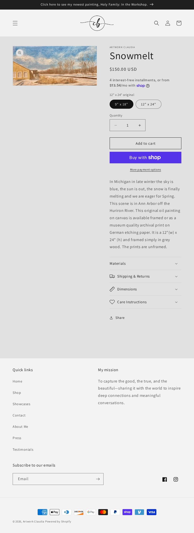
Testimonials (23, 449)
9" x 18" (121, 104)
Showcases (21, 404)
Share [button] (120, 317)
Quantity (116, 115)
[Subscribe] (97, 479)
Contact (19, 415)
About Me (20, 426)
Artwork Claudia (34, 521)
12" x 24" (148, 104)
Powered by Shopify (58, 521)
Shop (17, 392)
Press (17, 438)
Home (17, 381)
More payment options (145, 169)
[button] (15, 23)
